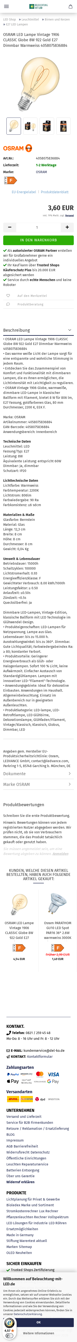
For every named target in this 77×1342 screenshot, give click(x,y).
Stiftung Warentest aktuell (26, 1241)
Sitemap (25, 1247)
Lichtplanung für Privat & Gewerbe (33, 1199)
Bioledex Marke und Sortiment (30, 1205)
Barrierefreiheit (26, 1146)
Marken (12, 1247)
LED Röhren (58, 1223)
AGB (9, 1146)
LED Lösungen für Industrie (27, 1223)
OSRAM (41, 172)
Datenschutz (40, 1152)
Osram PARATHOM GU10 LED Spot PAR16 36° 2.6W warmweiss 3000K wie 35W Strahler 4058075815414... (57, 931)
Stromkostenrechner (22, 1211)
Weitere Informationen (38, 1333)
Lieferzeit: (11, 165)
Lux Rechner (48, 1211)
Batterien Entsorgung (22, 1170)
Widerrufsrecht (18, 1152)
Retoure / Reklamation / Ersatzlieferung (37, 1129)
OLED (10, 1253)
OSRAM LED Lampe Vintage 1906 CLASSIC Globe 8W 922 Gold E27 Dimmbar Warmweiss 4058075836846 (19, 931)
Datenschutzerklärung (28, 1314)
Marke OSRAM (16, 784)
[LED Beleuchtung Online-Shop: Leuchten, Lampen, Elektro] (38, 6)
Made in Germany (20, 1235)
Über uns (13, 1176)
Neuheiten (24, 1253)
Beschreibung (16, 330)
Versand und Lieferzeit (23, 1117)
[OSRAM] (17, 148)
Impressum (15, 1140)
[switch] (9, 1335)
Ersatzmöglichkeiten (22, 1229)
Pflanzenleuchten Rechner (26, 1217)
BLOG (10, 1135)
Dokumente (14, 773)
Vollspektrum (58, 1217)
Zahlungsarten (20, 1067)
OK (39, 1322)
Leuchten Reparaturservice (27, 1164)
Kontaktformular (40, 1057)
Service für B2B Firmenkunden (29, 1123)
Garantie (28, 1176)
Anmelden (60, 854)
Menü (6, 6)
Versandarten (19, 1091)
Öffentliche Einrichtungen (26, 1158)
